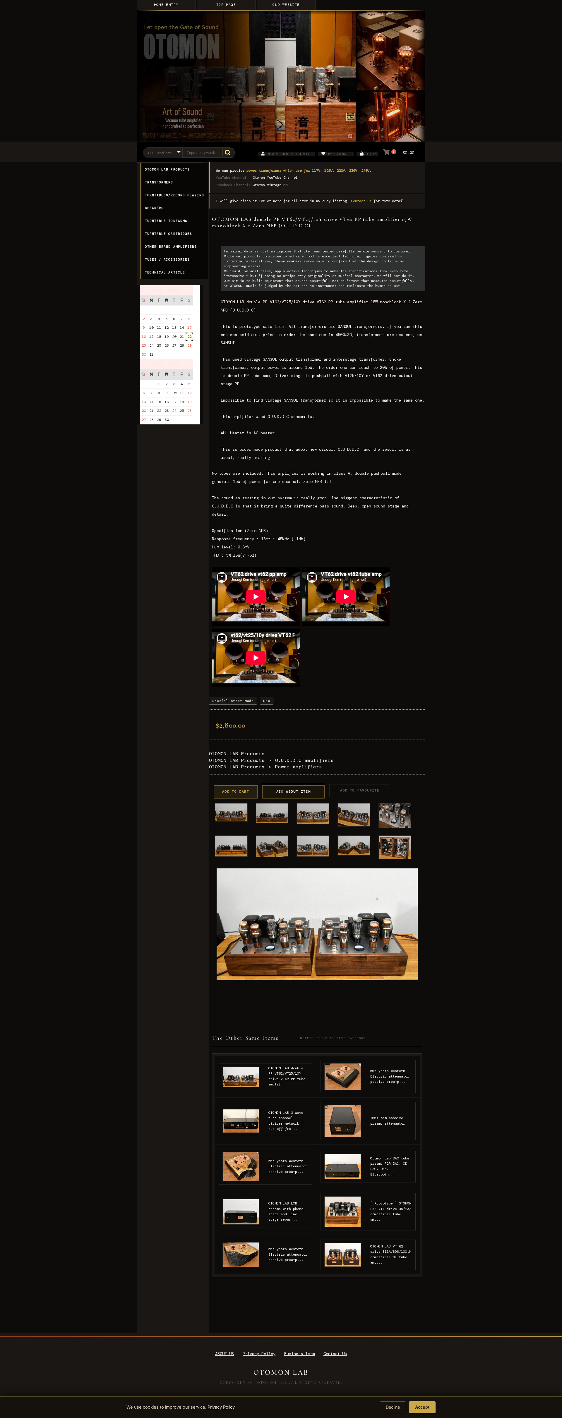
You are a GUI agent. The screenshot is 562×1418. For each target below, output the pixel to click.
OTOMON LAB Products (167, 169)
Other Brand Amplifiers (171, 247)
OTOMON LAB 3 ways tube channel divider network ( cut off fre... (285, 1121)
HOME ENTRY (166, 5)
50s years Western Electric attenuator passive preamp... (389, 1076)
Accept (422, 1407)
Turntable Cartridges (168, 234)
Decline (393, 1407)
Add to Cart (235, 791)
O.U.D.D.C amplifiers (304, 760)
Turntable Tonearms (166, 221)
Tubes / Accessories (167, 259)
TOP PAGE (226, 5)
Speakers (154, 208)
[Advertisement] (172, 554)
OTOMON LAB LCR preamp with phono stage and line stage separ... (285, 1211)
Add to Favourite (359, 790)
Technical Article (165, 272)
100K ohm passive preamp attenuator (387, 1121)
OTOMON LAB (281, 1372)
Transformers (159, 182)
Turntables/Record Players (174, 195)
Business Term (299, 1353)
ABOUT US (224, 1353)
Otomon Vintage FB (270, 185)
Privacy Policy (259, 1353)
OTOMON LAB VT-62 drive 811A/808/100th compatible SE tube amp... (390, 1254)
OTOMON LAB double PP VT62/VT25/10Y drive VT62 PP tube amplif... (286, 1076)
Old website (286, 5)
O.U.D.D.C (348, 449)
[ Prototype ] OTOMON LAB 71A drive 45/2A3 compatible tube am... (390, 1211)
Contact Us (361, 201)
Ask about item (293, 791)
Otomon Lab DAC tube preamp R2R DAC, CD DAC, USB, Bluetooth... (389, 1166)
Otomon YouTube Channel (275, 177)
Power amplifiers (298, 767)
